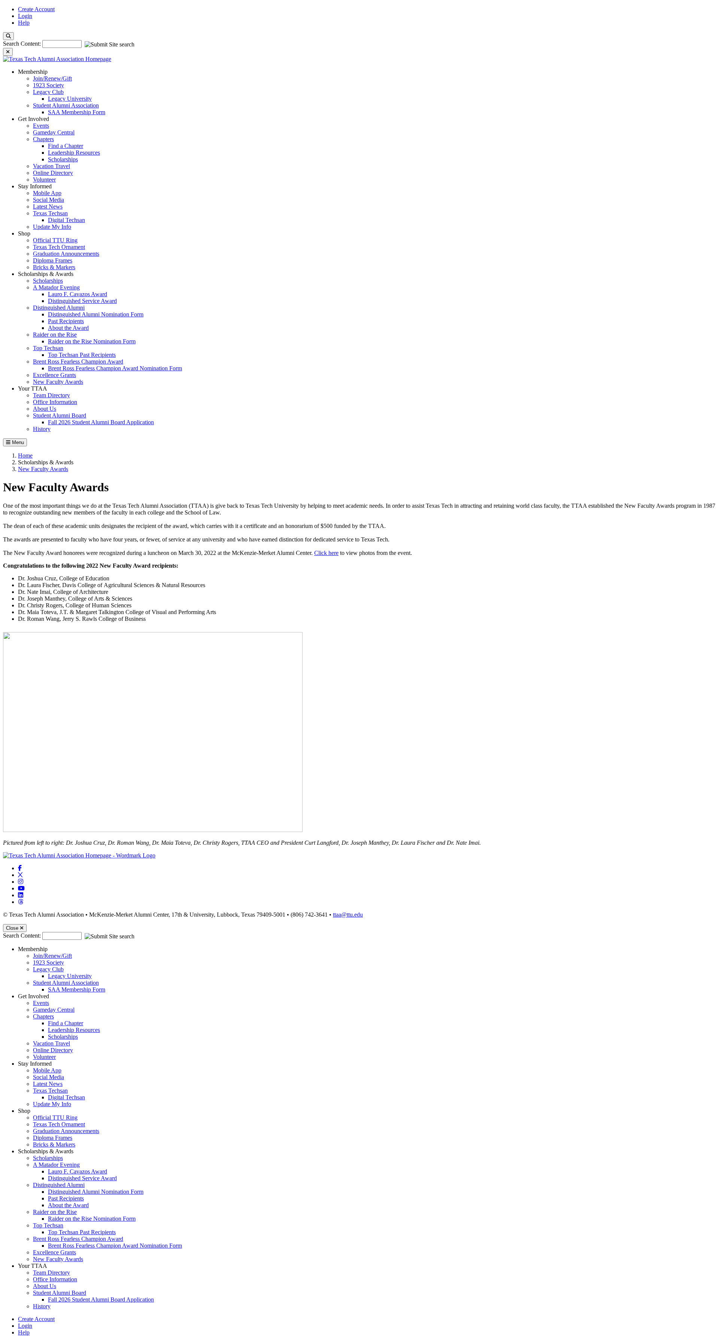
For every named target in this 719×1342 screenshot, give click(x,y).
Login (25, 16)
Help (24, 22)
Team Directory (51, 395)
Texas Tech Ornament (59, 247)
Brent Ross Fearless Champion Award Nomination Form (115, 368)
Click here (326, 553)
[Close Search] (8, 52)
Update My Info (52, 227)
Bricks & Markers (54, 267)
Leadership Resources (74, 152)
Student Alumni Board (59, 415)
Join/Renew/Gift (52, 78)
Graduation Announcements (66, 254)
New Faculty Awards (58, 382)
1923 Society (48, 85)
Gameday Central (54, 132)
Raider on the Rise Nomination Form (92, 341)
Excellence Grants (54, 375)
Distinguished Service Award (82, 301)
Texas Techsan (50, 213)
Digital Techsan (66, 220)
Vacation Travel (51, 166)
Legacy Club (48, 92)
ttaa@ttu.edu (348, 914)
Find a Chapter (65, 146)
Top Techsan (48, 348)
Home (25, 455)
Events (41, 125)
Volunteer (44, 179)
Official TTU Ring (55, 240)
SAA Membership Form (76, 112)
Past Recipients (66, 321)
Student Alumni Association (66, 105)
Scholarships (63, 159)
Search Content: (22, 43)
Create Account (36, 9)
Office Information (55, 402)
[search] (8, 36)
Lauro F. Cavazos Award (77, 294)
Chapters (43, 139)
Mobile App (47, 193)
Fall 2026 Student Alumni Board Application (101, 422)
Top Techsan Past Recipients (82, 355)
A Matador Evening (56, 287)
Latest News (48, 206)
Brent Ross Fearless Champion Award (78, 361)
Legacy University (70, 98)
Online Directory (53, 173)
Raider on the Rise (55, 334)
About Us (44, 409)
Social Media (48, 200)
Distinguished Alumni (59, 307)
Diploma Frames (52, 260)
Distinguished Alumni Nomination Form (95, 314)
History (42, 429)
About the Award (68, 328)
